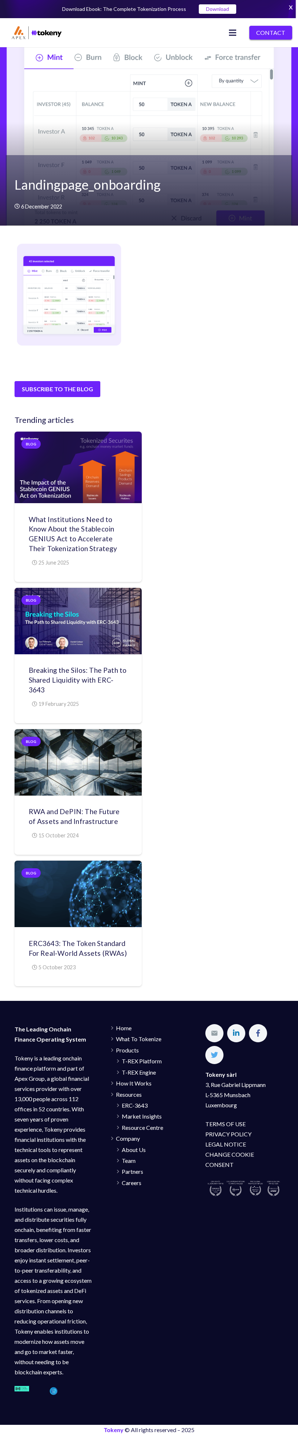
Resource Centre (142, 1127)
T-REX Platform (142, 1061)
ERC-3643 (135, 1105)
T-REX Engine (139, 1072)
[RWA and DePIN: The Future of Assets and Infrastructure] (78, 762)
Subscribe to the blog (57, 388)
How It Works (134, 1083)
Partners (132, 1171)
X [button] (291, 7)
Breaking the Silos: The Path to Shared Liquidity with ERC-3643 (78, 680)
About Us (134, 1149)
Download (217, 9)
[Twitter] (214, 1055)
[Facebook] (258, 1033)
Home (124, 1027)
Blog (31, 444)
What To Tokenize (138, 1038)
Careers (131, 1182)
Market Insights (142, 1116)
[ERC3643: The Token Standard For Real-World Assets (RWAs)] (78, 894)
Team (129, 1160)
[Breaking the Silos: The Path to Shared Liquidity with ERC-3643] (78, 621)
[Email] (214, 1033)
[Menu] (233, 33)
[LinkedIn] (236, 1033)
